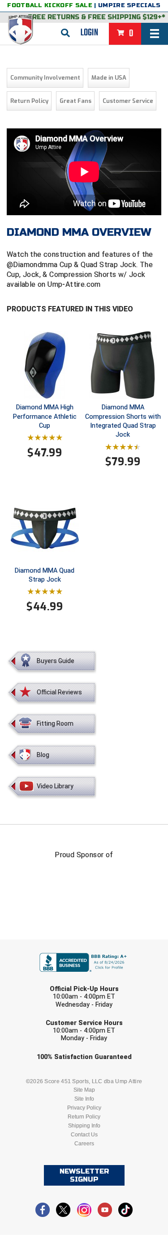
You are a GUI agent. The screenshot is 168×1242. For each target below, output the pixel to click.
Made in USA (108, 77)
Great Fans (75, 101)
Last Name (42, 980)
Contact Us (84, 1134)
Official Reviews (59, 692)
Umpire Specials (129, 5)
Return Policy (29, 101)
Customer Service (128, 101)
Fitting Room (55, 723)
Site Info (84, 1099)
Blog (43, 754)
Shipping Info (84, 1126)
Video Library (55, 786)
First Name (43, 945)
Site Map (84, 1090)
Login (89, 32)
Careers (84, 1143)
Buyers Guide (55, 660)
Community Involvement (45, 77)
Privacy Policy (84, 1108)
